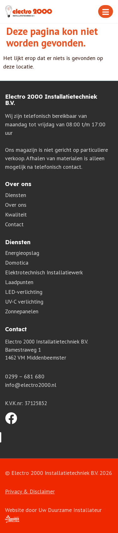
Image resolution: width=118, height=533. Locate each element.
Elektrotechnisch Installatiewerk (44, 272)
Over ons (15, 204)
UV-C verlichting (24, 301)
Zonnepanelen (21, 311)
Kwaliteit (16, 214)
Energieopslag (22, 252)
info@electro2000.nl (30, 384)
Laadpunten (19, 282)
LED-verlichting (23, 291)
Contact (14, 224)
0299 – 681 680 (24, 376)
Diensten (15, 195)
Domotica (16, 262)
